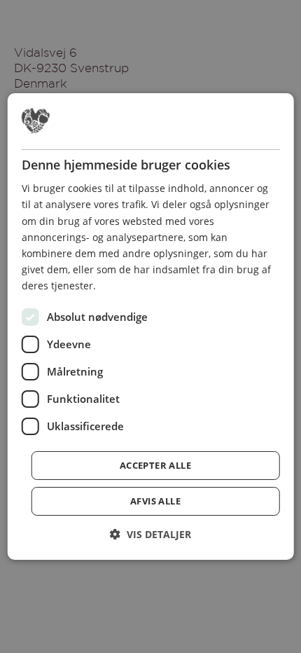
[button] (150, 534)
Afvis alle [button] (155, 501)
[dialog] (151, 326)
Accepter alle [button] (155, 465)
